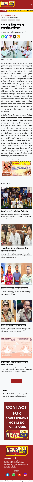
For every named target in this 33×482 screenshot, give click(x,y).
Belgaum (14, 16)
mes (18, 20)
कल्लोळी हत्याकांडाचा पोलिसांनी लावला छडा (14, 288)
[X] (14, 36)
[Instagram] (10, 36)
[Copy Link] (18, 36)
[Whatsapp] (3, 36)
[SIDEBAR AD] (16, 421)
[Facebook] (6, 36)
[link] (8, 475)
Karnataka (8, 16)
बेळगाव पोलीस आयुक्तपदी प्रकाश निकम (13, 325)
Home (2, 16)
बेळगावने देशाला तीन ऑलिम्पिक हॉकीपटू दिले (14, 211)
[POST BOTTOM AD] (16, 168)
